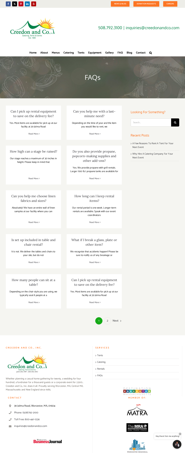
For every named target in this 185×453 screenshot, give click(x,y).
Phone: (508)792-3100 (26, 412)
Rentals (101, 369)
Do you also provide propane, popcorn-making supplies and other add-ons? (94, 156)
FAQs (100, 376)
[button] (150, 52)
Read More (33, 134)
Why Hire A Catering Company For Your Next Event (152, 156)
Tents (100, 355)
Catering (101, 362)
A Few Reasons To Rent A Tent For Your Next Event (152, 145)
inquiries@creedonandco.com (30, 426)
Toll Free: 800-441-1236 (27, 419)
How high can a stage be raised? (33, 151)
